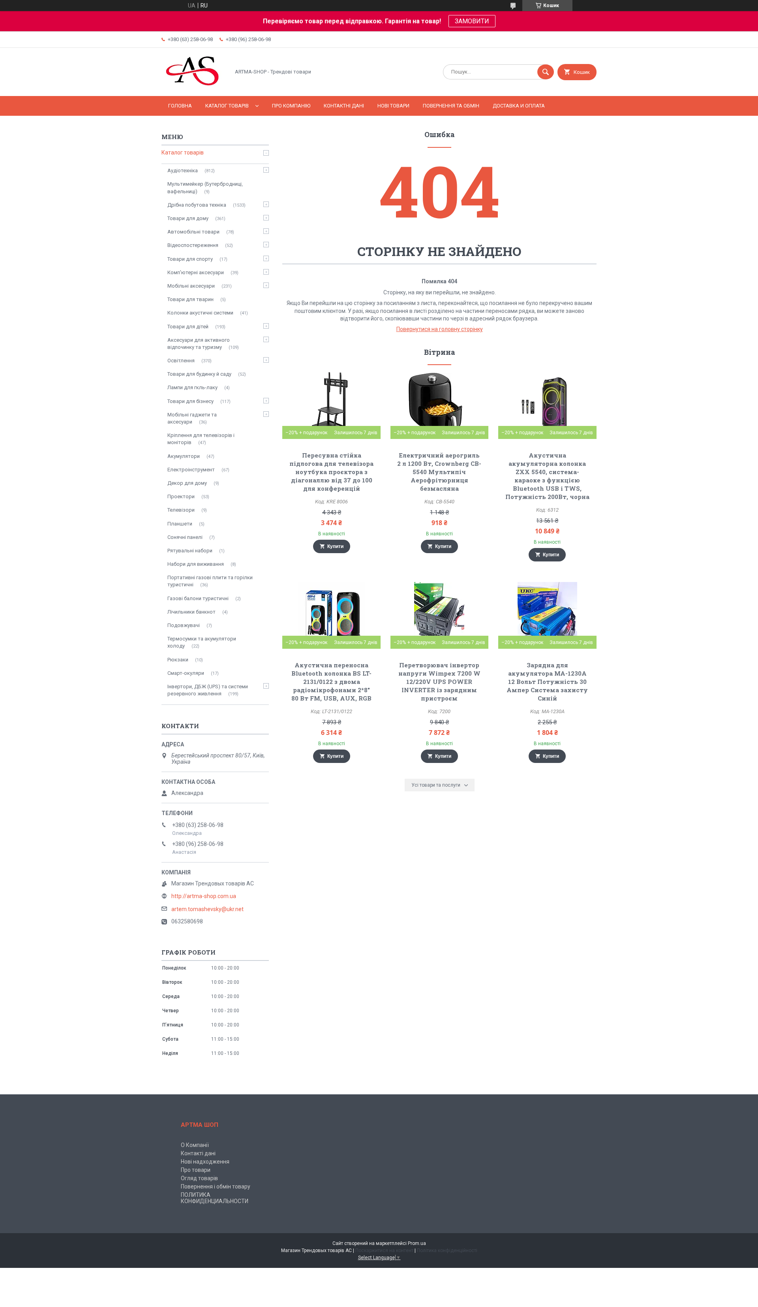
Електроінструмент (191, 470)
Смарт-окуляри (185, 673)
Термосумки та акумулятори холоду (201, 642)
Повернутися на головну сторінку (439, 329)
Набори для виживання (195, 564)
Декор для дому (187, 483)
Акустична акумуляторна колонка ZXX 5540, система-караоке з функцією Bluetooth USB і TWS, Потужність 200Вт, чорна (547, 476)
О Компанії (195, 1145)
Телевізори (181, 510)
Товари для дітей (187, 327)
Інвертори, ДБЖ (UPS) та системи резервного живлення (207, 690)
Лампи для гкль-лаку (192, 387)
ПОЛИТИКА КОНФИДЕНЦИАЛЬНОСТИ (214, 1198)
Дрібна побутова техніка (196, 205)
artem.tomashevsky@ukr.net (207, 909)
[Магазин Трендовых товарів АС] (193, 86)
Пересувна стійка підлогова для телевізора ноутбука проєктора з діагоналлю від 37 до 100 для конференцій (331, 471)
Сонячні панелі (185, 537)
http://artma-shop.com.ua (203, 896)
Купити (335, 546)
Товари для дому (187, 218)
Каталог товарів (227, 106)
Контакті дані (198, 1153)
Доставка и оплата (519, 106)
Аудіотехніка (182, 170)
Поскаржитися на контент (384, 1250)
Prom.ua (417, 1243)
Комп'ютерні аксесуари (195, 272)
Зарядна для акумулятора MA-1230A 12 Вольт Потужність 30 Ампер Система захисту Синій (547, 681)
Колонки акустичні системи (200, 313)
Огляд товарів (199, 1178)
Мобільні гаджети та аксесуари (192, 418)
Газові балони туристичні (198, 598)
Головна (180, 106)
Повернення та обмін (451, 106)
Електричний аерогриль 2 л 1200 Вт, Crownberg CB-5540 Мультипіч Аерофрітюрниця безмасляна (439, 471)
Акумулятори (183, 456)
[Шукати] (545, 71)
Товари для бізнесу (190, 401)
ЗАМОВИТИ (472, 21)
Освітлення (181, 360)
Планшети (179, 524)
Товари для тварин (190, 299)
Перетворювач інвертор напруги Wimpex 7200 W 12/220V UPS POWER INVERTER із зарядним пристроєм (439, 681)
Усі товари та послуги (435, 785)
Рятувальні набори (189, 551)
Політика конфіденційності (447, 1250)
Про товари (195, 1170)
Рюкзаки (177, 660)
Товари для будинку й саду (199, 374)
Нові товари (393, 106)
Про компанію (291, 106)
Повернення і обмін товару (215, 1186)
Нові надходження (205, 1161)
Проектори (181, 496)
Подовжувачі (183, 625)
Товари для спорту (190, 259)
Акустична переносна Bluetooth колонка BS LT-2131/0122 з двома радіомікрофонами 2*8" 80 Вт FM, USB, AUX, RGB (331, 681)
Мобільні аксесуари (191, 286)
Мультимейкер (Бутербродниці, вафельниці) (205, 187)
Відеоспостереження (192, 245)
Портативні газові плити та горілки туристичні (210, 581)
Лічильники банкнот (191, 612)
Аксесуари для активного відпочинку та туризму (198, 343)
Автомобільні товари (193, 232)
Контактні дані (344, 106)
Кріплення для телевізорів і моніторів (201, 438)
